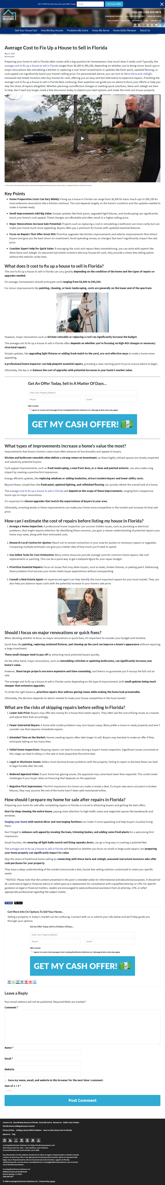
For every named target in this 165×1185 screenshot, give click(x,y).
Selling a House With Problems (29, 1130)
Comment (11, 1007)
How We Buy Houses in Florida (25, 1122)
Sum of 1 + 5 (13, 1086)
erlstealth (10, 56)
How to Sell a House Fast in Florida (57, 1130)
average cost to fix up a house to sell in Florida (31, 66)
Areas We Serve (154, 16)
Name (9, 1048)
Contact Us (156, 20)
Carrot (52, 1181)
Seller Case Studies (71, 1122)
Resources (137, 20)
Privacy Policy (8, 1130)
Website (9, 1069)
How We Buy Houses (114, 16)
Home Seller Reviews (124, 30)
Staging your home (16, 822)
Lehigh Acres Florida (85, 185)
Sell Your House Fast (135, 16)
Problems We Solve (77, 30)
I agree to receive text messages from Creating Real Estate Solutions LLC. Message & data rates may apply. (74, 410)
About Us (125, 20)
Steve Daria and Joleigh (138, 74)
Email (9, 1059)
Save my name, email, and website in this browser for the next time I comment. (55, 1080)
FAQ (146, 20)
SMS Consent (33, 406)
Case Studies (113, 20)
